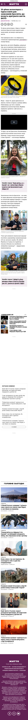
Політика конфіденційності (19, 666)
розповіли (22, 39)
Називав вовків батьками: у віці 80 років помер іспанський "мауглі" (13, 409)
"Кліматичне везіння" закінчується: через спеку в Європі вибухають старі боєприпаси (14, 403)
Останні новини (8, 386)
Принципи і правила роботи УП (10, 670)
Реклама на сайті (6, 666)
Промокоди (22, 670)
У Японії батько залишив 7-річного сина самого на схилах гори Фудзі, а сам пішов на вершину (13, 422)
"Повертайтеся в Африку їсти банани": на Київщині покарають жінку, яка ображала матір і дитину (14, 534)
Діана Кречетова (5, 21)
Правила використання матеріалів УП (14, 668)
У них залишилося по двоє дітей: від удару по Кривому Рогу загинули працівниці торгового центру (13, 397)
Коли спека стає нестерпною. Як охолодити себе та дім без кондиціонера (12, 415)
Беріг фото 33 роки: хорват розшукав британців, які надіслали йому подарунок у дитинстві (14, 390)
